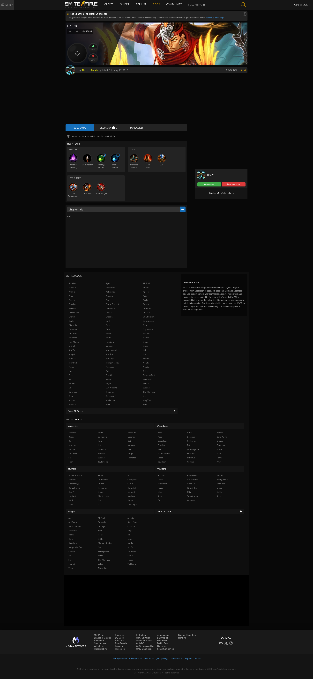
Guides (124, 4)
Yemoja (72, 404)
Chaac (109, 312)
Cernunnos (74, 312)
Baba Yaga (132, 522)
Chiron (72, 316)
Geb (108, 329)
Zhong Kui (102, 568)
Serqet (130, 453)
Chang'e (101, 526)
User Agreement (119, 658)
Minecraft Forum (144, 640)
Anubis (72, 291)
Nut (70, 371)
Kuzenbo (191, 453)
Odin (108, 371)
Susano (146, 387)
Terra (219, 457)
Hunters (72, 468)
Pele (71, 375)
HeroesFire (120, 649)
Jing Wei (72, 350)
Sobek (146, 383)
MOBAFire (99, 635)
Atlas (108, 300)
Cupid (71, 321)
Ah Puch (146, 283)
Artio (145, 295)
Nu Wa (146, 366)
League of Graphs (102, 638)
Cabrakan (110, 308)
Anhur (146, 287)
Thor (71, 396)
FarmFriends (121, 643)
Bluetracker (162, 638)
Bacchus (72, 304)
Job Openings (163, 658)
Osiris (145, 371)
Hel (129, 534)
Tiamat (71, 564)
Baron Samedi (112, 304)
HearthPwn (162, 640)
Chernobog (73, 483)
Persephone (103, 551)
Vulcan (72, 400)
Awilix (145, 300)
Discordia (73, 325)
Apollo (146, 291)
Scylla (108, 383)
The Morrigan (149, 392)
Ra (70, 379)
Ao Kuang (72, 522)
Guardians (162, 426)
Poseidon (110, 375)
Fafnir (189, 445)
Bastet (146, 304)
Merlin (146, 358)
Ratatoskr (147, 379)
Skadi (70, 504)
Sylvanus (73, 392)
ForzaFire (119, 646)
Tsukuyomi (111, 396)
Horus (108, 337)
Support (188, 658)
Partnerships (177, 658)
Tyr (159, 500)
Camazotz (102, 436)
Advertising (149, 658)
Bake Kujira (222, 436)
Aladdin (72, 287)
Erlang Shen (222, 479)
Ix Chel (72, 346)
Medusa (72, 358)
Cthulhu (161, 445)
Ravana (72, 383)
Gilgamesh (148, 329)
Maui (219, 453)
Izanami (109, 346)
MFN (8, 5)
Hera (70, 539)
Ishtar (145, 341)
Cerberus (147, 308)
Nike (160, 492)
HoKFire (182, 638)
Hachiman (102, 487)
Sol (70, 387)
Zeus (145, 404)
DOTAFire (119, 638)
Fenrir (145, 325)
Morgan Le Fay (112, 362)
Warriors (161, 468)
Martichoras (103, 496)
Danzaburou (148, 321)
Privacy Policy (135, 658)
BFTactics (141, 635)
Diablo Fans (162, 643)
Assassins (73, 426)
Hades (109, 333)
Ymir (108, 404)
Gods (156, 4)
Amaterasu (111, 287)
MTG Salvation (143, 638)
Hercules (73, 337)
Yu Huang (131, 564)
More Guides (136, 127)
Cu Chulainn (148, 316)
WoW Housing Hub (145, 646)
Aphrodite (110, 291)
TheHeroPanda (90, 70)
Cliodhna (131, 436)
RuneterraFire (100, 649)
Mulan (219, 487)
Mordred (73, 362)
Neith (71, 366)
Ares (71, 295)
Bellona (72, 308)
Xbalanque (110, 400)
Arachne (72, 432)
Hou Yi (242, 69)
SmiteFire (119, 635)
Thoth (130, 559)
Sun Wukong (111, 387)
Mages (71, 511)
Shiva (160, 496)
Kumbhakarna (164, 453)
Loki (145, 354)
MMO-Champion (143, 649)
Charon (146, 312)
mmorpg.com (163, 635)
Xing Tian (147, 400)
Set (69, 457)
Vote (93, 50)
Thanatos (110, 392)
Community (174, 4)
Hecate (146, 333)
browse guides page (215, 17)
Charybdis (132, 479)
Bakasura (131, 432)
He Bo (101, 534)
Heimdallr (131, 487)
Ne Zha (146, 362)
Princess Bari (149, 375)
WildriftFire (99, 646)
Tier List (141, 4)
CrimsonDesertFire (187, 635)
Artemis (109, 295)
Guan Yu (72, 333)
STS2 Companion (165, 649)
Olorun (71, 551)
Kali (144, 350)
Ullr (144, 396)
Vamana (191, 500)
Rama (108, 379)
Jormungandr (112, 350)
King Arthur (192, 487)
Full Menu (195, 4)
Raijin (100, 555)
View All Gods (75, 411)
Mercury (109, 358)
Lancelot (72, 445)
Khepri (72, 354)
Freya (130, 530)
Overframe (162, 646)
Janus (145, 346)
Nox (100, 547)
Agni (108, 283)
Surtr (219, 496)
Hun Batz (110, 341)
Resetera (119, 640)
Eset (108, 325)
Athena (72, 300)
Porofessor (99, 640)
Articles (198, 658)
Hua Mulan (74, 341)
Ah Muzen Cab (75, 475)
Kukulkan (110, 354)
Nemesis (110, 366)
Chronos (109, 316)
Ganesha (73, 329)
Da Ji (108, 321)
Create (108, 4)
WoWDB (140, 643)
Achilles (72, 283)
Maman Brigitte (105, 543)
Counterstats (100, 643)
